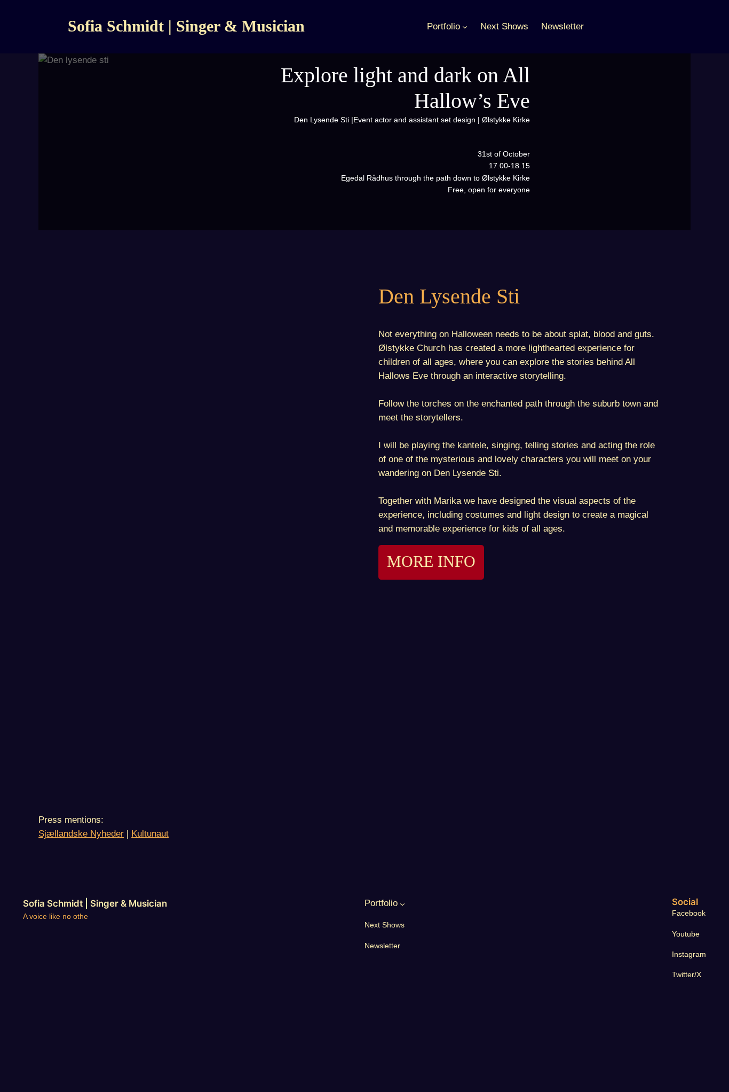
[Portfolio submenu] (464, 26)
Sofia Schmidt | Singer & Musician (186, 26)
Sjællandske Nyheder (81, 834)
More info (431, 561)
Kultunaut (150, 834)
